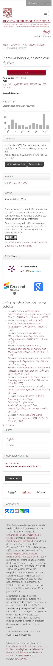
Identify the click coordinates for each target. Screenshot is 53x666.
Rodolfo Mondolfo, (25, 323)
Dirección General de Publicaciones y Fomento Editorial (24, 652)
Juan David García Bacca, (25, 416)
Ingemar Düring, (27, 348)
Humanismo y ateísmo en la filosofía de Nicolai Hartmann (29, 369)
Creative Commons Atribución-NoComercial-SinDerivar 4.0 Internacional (26, 244)
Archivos (15, 44)
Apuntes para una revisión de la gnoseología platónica (29, 360)
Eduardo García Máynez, (26, 336)
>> (12, 425)
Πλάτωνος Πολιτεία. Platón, (26, 388)
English (10, 439)
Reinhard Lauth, (26, 402)
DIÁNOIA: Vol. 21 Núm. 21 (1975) (32, 317)
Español (10, 445)
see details (35, 271)
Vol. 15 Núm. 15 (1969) (34, 44)
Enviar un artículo (14, 478)
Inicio (5, 44)
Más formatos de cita (15, 164)
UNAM (23, 655)
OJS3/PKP (21, 658)
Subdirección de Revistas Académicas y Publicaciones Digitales (26, 648)
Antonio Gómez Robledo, (29, 314)
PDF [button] (26, 72)
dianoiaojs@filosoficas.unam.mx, (21, 553)
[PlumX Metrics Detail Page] (12, 268)
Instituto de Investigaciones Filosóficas (21, 539)
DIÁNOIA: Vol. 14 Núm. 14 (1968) (28, 372)
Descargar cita (35, 164)
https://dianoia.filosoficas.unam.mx (23, 556)
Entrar (46, 3)
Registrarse (33, 3)
